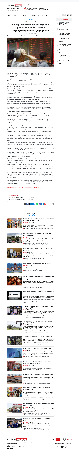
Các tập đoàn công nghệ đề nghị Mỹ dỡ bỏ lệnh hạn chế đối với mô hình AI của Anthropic (38, 302)
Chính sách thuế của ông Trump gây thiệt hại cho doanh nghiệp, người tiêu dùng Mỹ (38, 398)
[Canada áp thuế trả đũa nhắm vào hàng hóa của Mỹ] (14, 379)
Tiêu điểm (15, 15)
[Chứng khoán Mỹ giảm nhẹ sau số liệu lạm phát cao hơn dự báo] (14, 253)
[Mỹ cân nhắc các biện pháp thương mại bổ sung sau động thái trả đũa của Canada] (14, 366)
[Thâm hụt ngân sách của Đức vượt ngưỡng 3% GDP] (14, 340)
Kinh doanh (35, 15)
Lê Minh (25, 294)
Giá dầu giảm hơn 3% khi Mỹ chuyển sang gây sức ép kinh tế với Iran (37, 243)
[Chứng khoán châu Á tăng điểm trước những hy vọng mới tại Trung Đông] (14, 310)
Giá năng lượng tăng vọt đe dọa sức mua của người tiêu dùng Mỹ (36, 399)
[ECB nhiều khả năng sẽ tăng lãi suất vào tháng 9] (14, 353)
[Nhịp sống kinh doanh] (17, 439)
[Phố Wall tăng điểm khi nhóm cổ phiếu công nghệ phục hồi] (14, 423)
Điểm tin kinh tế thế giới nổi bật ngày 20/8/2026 (65, 28)
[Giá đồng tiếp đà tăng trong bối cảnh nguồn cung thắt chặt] (14, 280)
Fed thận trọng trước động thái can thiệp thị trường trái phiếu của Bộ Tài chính (38, 228)
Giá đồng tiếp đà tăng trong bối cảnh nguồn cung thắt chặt (38, 277)
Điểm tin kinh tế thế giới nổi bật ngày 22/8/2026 (33, 269)
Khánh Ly (25, 252)
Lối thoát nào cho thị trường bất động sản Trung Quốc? (21, 199)
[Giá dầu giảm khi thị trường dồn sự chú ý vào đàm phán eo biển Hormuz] (14, 238)
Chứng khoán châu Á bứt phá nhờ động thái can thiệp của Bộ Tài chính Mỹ (64, 23)
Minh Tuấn (25, 376)
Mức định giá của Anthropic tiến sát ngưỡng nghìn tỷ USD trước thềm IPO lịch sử (39, 299)
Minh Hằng (25, 237)
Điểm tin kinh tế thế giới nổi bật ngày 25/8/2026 (33, 270)
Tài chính (25, 15)
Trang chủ (26, 436)
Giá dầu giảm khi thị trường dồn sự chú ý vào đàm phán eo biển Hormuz (37, 234)
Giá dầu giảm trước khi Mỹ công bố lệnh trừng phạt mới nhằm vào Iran (37, 413)
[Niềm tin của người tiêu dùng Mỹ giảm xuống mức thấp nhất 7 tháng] (14, 392)
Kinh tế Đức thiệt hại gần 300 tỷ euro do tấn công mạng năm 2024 (36, 342)
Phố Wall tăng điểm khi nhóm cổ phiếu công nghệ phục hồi (37, 419)
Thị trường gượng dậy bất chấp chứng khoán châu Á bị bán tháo (24, 187)
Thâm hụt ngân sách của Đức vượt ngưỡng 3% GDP (38, 336)
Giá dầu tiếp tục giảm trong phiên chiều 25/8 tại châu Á (34, 330)
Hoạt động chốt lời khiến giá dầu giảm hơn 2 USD (33, 414)
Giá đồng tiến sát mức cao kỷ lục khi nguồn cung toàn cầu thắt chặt (36, 285)
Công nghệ (45, 15)
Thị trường (33, 436)
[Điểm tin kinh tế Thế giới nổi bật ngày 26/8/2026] (14, 268)
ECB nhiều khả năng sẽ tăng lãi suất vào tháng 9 (37, 348)
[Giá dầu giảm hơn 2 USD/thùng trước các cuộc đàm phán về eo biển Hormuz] (14, 325)
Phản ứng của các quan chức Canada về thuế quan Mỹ (34, 382)
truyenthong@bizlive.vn (13, 443)
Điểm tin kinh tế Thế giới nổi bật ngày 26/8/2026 (37, 263)
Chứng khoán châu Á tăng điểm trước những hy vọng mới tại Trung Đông (38, 307)
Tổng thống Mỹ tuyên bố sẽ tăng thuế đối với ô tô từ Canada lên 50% (37, 383)
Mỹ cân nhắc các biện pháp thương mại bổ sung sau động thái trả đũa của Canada (38, 362)
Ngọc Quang (26, 222)
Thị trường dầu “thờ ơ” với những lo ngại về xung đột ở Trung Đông (23, 197)
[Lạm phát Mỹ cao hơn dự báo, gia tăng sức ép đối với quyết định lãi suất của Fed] (14, 223)
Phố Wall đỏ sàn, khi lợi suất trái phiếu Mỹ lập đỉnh (33, 428)
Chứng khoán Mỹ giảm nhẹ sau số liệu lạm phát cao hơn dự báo (38, 249)
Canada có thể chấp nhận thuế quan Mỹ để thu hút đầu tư (64, 62)
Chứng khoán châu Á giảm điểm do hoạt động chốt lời (34, 258)
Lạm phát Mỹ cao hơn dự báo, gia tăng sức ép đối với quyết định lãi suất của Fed (38, 219)
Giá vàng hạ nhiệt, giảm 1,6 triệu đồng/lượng (35, 8)
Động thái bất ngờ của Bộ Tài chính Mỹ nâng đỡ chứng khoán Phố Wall (37, 429)
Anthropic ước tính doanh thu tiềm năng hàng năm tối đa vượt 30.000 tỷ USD (38, 292)
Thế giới (31, 19)
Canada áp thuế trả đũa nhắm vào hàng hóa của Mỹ (38, 374)
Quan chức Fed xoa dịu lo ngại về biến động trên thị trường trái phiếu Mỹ (37, 229)
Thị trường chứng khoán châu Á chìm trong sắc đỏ (64, 56)
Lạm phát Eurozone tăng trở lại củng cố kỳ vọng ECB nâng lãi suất (36, 356)
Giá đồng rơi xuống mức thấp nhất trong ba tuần (33, 287)
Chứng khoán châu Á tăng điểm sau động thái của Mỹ (34, 259)
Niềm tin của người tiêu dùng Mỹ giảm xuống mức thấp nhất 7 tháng (37, 388)
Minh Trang (25, 422)
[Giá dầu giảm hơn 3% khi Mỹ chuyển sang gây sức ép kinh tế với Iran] (14, 408)
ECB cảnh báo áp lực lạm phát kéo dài (31, 357)
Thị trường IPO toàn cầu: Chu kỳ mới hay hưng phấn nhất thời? (64, 40)
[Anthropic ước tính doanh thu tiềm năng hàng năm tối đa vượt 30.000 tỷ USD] (14, 295)
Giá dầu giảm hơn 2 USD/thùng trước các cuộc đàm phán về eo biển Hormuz (38, 244)
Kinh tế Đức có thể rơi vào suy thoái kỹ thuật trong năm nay (35, 344)
